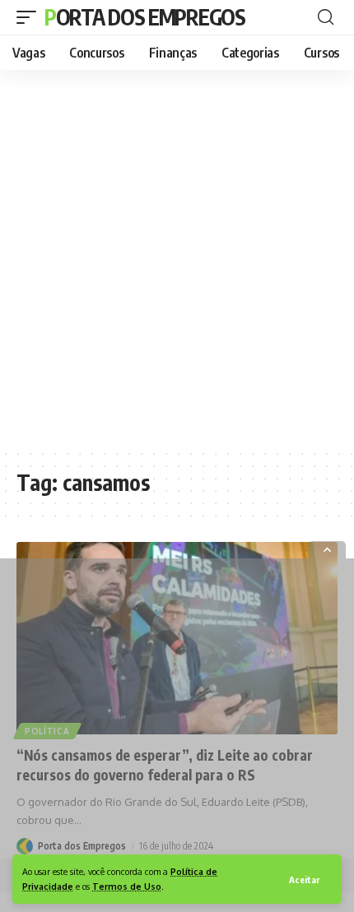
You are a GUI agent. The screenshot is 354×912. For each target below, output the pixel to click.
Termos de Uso (126, 886)
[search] (326, 17)
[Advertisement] (177, 259)
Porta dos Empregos (144, 16)
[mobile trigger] (30, 17)
